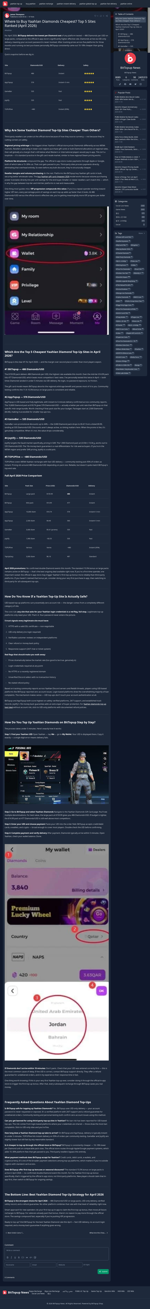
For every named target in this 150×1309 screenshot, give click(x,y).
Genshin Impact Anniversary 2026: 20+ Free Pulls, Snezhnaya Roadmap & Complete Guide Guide (126, 110)
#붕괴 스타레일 (121, 261)
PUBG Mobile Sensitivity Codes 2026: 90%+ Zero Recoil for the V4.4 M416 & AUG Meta (127, 129)
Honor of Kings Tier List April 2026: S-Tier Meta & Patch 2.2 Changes (126, 179)
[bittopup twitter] (135, 84)
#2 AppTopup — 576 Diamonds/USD (126, 41)
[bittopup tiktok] (120, 84)
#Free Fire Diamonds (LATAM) (126, 309)
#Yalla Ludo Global (123, 373)
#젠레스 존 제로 (122, 321)
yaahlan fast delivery (108, 4)
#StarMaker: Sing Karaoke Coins (127, 369)
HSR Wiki (121, 1291)
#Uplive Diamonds (123, 297)
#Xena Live (136, 321)
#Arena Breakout (123, 289)
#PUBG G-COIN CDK (123, 365)
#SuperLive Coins (122, 337)
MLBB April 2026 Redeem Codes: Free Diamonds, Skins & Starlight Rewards (127, 149)
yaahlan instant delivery (66, 4)
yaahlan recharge (46, 4)
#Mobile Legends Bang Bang (126, 281)
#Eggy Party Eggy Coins (124, 305)
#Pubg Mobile (122, 317)
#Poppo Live (136, 317)
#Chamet (120, 325)
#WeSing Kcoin (122, 265)
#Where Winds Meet (123, 349)
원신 (49, 1293)
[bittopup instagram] (140, 84)
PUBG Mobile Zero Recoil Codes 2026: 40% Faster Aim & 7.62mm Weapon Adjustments (127, 99)
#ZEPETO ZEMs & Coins (124, 353)
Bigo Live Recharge (52, 1291)
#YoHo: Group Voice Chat (134, 301)
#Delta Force (135, 357)
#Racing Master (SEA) (124, 249)
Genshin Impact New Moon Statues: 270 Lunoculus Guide (126, 188)
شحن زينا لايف (67, 1291)
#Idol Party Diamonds (124, 257)
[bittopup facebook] (125, 84)
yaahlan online (126, 4)
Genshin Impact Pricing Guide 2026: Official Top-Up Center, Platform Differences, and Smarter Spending (127, 170)
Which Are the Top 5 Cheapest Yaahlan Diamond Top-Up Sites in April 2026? (129, 26)
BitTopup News (59, 1303)
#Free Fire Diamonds (123, 269)
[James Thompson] (7, 15)
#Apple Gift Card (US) (134, 333)
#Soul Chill (139, 269)
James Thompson (17, 14)
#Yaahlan (8, 30)
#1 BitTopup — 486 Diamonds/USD (125, 35)
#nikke (134, 265)
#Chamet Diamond (123, 253)
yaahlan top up (16, 4)
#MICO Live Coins (122, 329)
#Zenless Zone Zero (124, 345)
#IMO (119, 301)
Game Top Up (96, 1291)
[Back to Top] (142, 1301)
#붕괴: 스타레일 (134, 325)
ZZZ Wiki (130, 1291)
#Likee (119, 333)
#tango (138, 365)
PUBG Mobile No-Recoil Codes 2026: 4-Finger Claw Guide (126, 118)
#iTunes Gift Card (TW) (124, 237)
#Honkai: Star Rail (123, 273)
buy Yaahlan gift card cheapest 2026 (53, 176)
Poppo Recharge (35, 1291)
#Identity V (138, 273)
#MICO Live (138, 297)
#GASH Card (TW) (123, 313)
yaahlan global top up (88, 4)
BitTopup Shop (97, 1303)
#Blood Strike (138, 329)
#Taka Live (135, 261)
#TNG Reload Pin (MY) (124, 285)
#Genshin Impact (123, 277)
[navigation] (14, 1233)
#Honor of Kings (122, 361)
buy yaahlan (31, 4)
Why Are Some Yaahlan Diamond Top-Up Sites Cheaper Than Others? (130, 19)
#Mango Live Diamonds (124, 293)
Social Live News (38, 1293)
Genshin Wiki (110, 1291)
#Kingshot (135, 245)
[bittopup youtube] (130, 84)
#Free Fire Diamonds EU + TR (126, 341)
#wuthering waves (123, 241)
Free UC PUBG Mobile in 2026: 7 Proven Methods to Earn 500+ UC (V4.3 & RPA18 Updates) (127, 159)
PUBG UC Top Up (81, 1291)
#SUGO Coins (121, 357)
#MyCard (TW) (122, 245)
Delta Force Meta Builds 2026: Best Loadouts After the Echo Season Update (126, 139)
